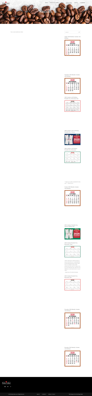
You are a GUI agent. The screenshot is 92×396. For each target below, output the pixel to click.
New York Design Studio (78, 394)
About (38, 394)
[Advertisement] (73, 65)
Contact (44, 394)
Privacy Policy (51, 394)
